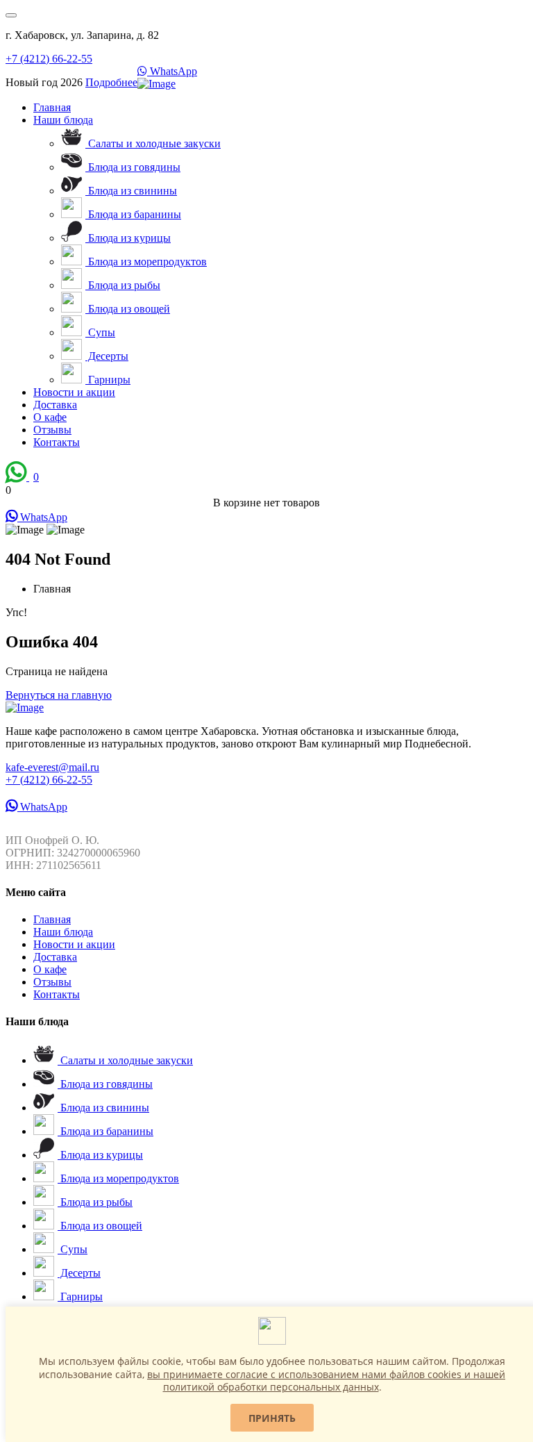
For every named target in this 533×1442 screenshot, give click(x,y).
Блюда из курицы (128, 238)
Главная (52, 107)
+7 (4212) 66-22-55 (49, 59)
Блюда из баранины (133, 214)
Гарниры (107, 380)
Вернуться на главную (59, 695)
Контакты (56, 442)
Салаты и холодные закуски (153, 143)
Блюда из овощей (127, 309)
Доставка (55, 405)
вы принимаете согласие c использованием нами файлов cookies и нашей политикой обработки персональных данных (326, 1380)
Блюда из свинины (131, 191)
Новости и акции (74, 392)
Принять (272, 1418)
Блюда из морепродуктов (146, 261)
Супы (100, 332)
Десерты (106, 356)
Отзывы (52, 430)
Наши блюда (63, 120)
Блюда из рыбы (122, 285)
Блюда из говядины (132, 167)
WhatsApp (172, 71)
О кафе (50, 417)
